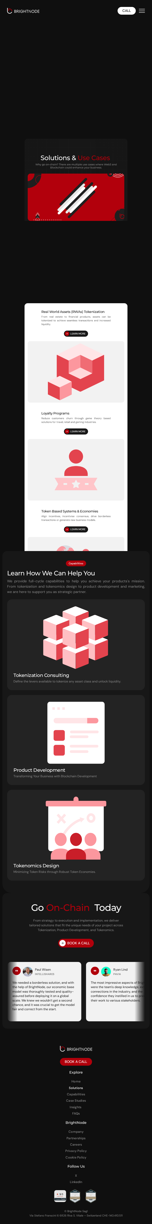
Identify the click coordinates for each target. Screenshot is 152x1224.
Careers (76, 1144)
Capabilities (76, 1094)
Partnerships (76, 1138)
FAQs (76, 1113)
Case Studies (76, 1101)
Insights (76, 1107)
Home (76, 1081)
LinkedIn (76, 1182)
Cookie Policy (76, 1157)
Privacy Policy (76, 1151)
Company (76, 1132)
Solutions (76, 1088)
